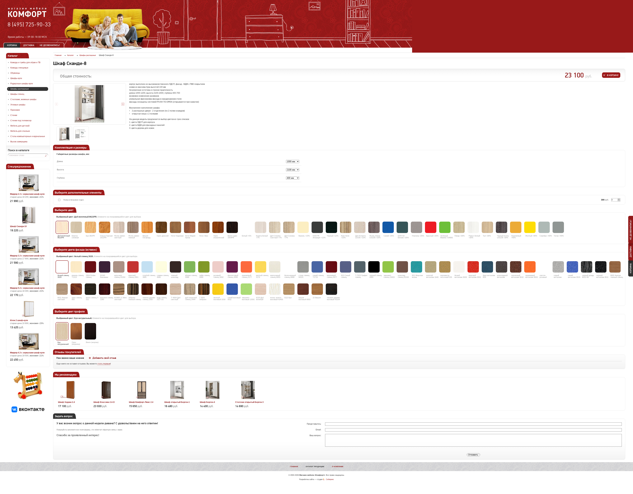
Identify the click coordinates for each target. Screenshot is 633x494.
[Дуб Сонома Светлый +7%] (274, 227)
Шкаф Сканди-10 (18, 226)
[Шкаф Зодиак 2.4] (71, 398)
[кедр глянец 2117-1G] (161, 289)
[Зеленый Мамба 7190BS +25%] (445, 227)
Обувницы (15, 73)
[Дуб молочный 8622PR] (62, 227)
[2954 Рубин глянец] (90, 267)
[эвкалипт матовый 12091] (246, 289)
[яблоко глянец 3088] (189, 267)
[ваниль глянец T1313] (76, 267)
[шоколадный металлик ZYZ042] (501, 267)
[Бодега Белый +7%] (260, 227)
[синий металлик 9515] (572, 267)
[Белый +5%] (246, 227)
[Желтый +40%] (530, 227)
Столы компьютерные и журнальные (27, 136)
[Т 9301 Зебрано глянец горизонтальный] (204, 289)
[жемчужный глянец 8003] (274, 267)
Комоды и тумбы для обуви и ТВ (25, 62)
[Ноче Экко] (204, 227)
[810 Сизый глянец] (345, 267)
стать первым (103, 364)
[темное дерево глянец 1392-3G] (147, 289)
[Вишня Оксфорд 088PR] (147, 227)
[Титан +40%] (558, 227)
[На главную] (27, 16)
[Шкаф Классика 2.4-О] (106, 398)
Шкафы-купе (16, 78)
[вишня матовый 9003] (303, 289)
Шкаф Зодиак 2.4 (66, 402)
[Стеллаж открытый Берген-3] (248, 398)
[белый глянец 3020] (62, 267)
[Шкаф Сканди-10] (28, 222)
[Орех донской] (161, 227)
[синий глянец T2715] (317, 267)
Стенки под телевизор (20, 120)
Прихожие (15, 110)
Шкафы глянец (17, 94)
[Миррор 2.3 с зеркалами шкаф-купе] (28, 190)
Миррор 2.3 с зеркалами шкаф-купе (27, 194)
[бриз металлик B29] (487, 267)
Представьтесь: (314, 424)
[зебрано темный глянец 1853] (133, 289)
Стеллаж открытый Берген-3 (249, 402)
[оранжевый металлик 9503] (530, 267)
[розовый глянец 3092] (218, 267)
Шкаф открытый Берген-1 (177, 402)
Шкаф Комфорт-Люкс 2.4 (141, 402)
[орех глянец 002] (76, 289)
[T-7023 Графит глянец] (359, 267)
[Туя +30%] (487, 227)
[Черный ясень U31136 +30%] (501, 227)
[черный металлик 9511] (600, 267)
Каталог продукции (315, 466)
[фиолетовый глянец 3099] (232, 267)
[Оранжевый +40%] (515, 227)
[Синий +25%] (388, 227)
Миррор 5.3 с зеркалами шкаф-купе (27, 288)
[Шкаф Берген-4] (212, 398)
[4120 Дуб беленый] (260, 289)
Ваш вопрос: (316, 435)
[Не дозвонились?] (51, 45)
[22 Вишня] (317, 289)
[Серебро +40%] (544, 227)
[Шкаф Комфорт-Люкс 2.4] (141, 398)
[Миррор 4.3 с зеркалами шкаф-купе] (28, 349)
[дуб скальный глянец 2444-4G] (189, 289)
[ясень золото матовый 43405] (274, 289)
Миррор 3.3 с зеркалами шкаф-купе (27, 256)
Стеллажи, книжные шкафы (23, 99)
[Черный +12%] (331, 227)
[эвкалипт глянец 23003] (388, 267)
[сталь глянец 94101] (303, 267)
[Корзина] (12, 45)
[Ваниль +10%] (303, 227)
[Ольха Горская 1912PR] (104, 227)
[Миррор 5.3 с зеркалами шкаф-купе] (28, 284)
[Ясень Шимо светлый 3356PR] (118, 227)
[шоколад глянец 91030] (402, 267)
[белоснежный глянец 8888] (289, 267)
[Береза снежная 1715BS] (76, 227)
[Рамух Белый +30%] (473, 227)
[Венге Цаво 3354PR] (232, 227)
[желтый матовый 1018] (218, 289)
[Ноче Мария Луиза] (189, 227)
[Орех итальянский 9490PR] (218, 227)
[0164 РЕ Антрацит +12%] (317, 227)
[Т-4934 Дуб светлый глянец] (175, 289)
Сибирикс (330, 479)
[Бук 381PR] (90, 227)
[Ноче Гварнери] (175, 227)
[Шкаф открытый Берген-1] (177, 398)
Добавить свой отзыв (104, 357)
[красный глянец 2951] (133, 267)
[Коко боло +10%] (345, 227)
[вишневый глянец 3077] (331, 267)
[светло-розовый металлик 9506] (544, 267)
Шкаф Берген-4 (207, 402)
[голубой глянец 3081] (147, 267)
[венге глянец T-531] (90, 289)
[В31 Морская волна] (416, 267)
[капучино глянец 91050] (118, 267)
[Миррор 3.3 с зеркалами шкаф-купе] (28, 252)
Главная (294, 466)
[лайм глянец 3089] (204, 267)
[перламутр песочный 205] (445, 267)
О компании (337, 466)
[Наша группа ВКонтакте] (28, 412)
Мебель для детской (20, 126)
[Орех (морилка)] (76, 331)
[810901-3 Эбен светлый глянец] (118, 289)
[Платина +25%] (416, 227)
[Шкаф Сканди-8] (89, 103)
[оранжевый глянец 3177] (246, 267)
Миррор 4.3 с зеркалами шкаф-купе (27, 353)
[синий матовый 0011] (232, 289)
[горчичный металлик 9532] (515, 267)
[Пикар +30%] (459, 227)
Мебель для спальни (20, 131)
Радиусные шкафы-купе (21, 83)
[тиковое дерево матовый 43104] (331, 289)
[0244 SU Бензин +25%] (402, 227)
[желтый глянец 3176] (260, 267)
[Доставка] (29, 45)
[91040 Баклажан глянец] (104, 267)
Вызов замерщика (18, 141)
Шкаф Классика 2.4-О (104, 402)
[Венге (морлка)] (90, 331)
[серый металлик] (558, 267)
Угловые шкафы (17, 105)
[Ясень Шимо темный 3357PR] (133, 227)
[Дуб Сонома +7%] (289, 227)
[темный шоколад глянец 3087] (175, 267)
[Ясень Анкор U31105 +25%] (374, 227)
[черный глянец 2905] (374, 267)
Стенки (13, 115)
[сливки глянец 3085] (161, 267)
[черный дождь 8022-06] (586, 267)
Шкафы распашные (19, 89)
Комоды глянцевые (19, 68)
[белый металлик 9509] (459, 267)
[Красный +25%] (430, 227)
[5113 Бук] (289, 289)
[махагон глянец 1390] (104, 289)
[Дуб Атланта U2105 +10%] (359, 227)
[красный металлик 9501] (473, 267)
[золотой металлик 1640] (430, 267)
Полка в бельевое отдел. (73, 200)
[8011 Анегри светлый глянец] (62, 289)
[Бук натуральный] (62, 331)
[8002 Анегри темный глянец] (615, 267)
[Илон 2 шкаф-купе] (28, 316)
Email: (319, 430)
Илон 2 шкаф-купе (19, 320)
